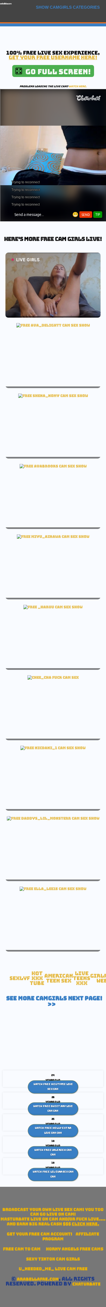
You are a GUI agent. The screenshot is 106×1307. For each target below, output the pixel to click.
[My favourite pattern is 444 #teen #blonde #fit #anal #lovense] (53, 818)
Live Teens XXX (81, 978)
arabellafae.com (5, 3)
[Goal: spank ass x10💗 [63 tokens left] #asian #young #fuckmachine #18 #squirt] (53, 536)
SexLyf (20, 978)
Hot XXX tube (37, 978)
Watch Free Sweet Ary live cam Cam (53, 1108)
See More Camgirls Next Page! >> (54, 1001)
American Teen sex (58, 978)
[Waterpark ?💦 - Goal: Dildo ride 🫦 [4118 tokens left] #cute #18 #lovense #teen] (53, 325)
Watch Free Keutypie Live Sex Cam (53, 1087)
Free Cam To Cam (21, 1249)
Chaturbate (86, 1284)
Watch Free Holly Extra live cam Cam (53, 1130)
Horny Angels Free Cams (74, 1249)
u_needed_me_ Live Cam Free (53, 1268)
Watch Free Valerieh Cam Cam (53, 1152)
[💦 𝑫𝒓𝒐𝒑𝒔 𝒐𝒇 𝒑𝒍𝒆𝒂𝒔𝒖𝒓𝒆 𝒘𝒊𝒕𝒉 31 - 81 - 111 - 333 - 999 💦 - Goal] (53, 747)
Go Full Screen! (56, 71)
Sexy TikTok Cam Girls (53, 1259)
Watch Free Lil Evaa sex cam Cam (53, 1174)
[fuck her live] (53, 677)
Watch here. (78, 86)
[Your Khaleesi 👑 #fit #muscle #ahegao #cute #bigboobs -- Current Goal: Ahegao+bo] (53, 607)
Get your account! (39, 1234)
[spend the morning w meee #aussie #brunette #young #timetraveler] (53, 466)
